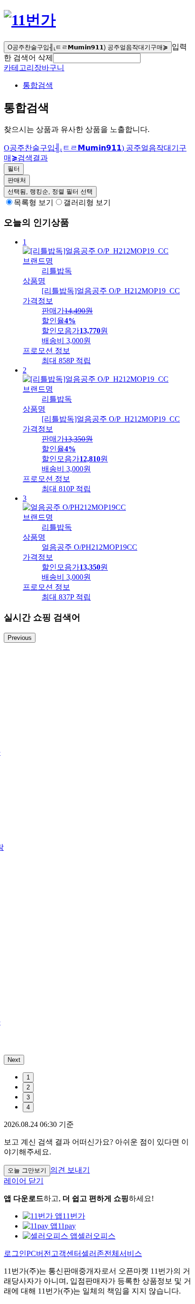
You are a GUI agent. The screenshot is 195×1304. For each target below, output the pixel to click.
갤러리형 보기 (87, 202)
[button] (97, 58)
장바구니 (49, 68)
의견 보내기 (70, 1170)
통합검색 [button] (38, 85)
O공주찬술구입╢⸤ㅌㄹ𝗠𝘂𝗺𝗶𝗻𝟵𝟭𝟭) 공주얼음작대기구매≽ (88, 47)
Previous (20, 637)
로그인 (15, 1253)
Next (14, 1059)
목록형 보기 (33, 202)
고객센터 (66, 1253)
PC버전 (39, 1253)
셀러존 (92, 1253)
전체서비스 (123, 1253)
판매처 (17, 180)
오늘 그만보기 (27, 1170)
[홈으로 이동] (30, 19)
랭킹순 (50, 191)
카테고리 (19, 68)
